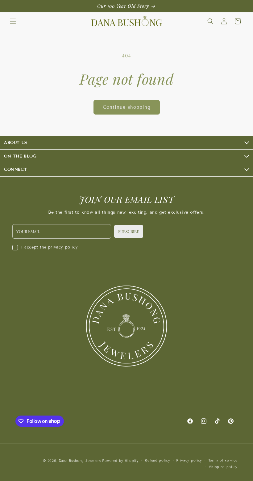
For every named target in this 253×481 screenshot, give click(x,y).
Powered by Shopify (120, 460)
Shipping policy (223, 467)
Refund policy (157, 460)
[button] (13, 21)
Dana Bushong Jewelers (80, 460)
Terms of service (223, 460)
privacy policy (63, 247)
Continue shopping (127, 107)
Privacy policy (189, 460)
